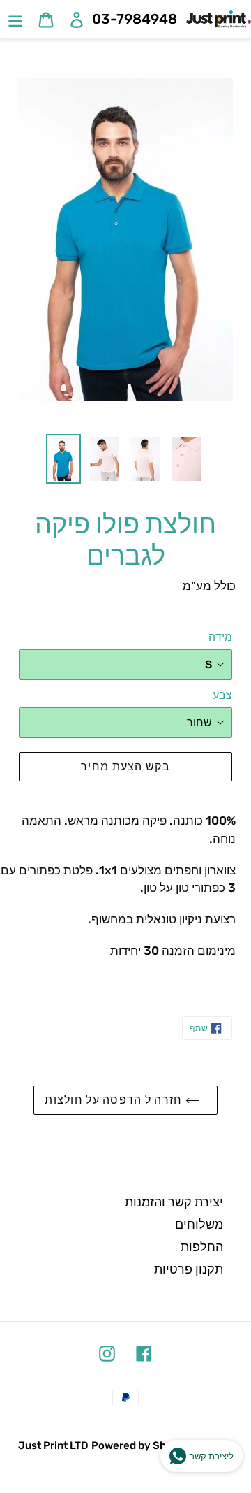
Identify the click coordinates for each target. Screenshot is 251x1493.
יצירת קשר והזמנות (174, 1202)
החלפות (202, 1247)
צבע (222, 695)
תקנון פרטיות (188, 1269)
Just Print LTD (53, 1445)
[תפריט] (15, 19)
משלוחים (199, 1224)
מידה (220, 637)
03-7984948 (134, 18)
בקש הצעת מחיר (125, 766)
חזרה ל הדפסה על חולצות (115, 1099)
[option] (63, 459)
